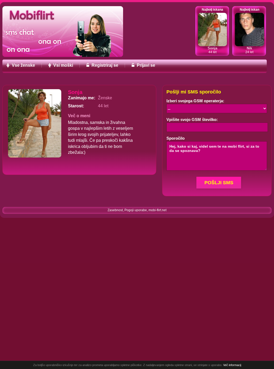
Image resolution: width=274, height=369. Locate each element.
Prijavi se (145, 65)
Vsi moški (62, 65)
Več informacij (232, 365)
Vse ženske (23, 65)
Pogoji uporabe (135, 210)
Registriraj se (104, 65)
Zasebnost (115, 210)
